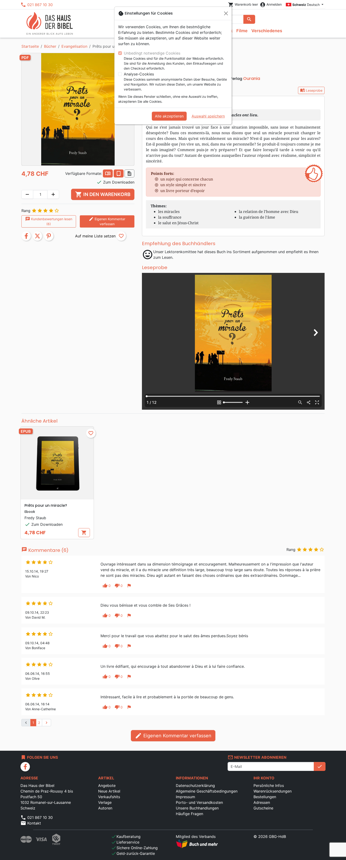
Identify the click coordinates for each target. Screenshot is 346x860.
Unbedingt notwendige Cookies (152, 53)
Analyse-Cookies (139, 74)
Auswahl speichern (208, 116)
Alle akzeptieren (169, 116)
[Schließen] (226, 13)
